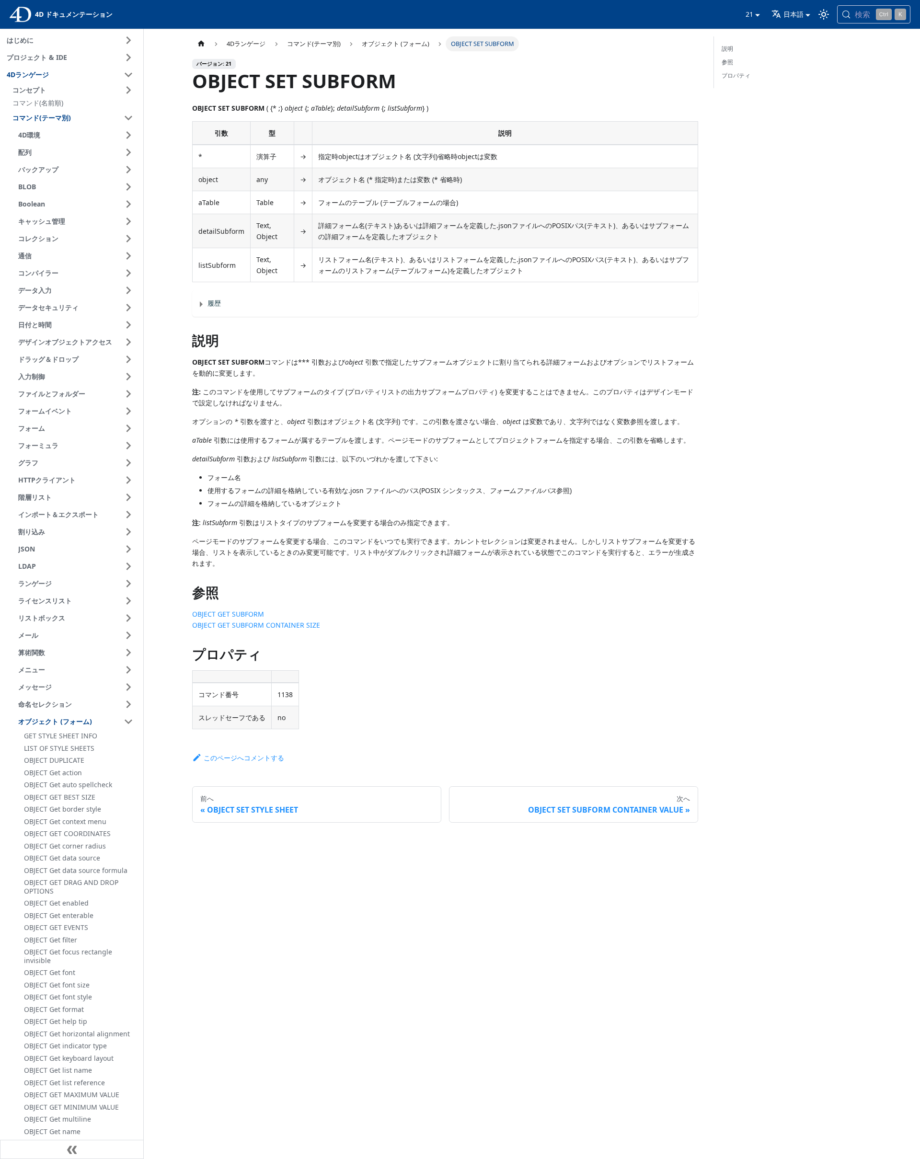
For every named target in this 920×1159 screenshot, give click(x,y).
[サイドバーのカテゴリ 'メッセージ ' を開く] (128, 687)
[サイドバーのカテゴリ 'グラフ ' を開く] (128, 462)
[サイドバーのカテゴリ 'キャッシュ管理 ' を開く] (128, 221)
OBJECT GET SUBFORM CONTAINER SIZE (256, 625)
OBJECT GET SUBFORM (228, 614)
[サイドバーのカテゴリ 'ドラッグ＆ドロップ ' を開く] (128, 359)
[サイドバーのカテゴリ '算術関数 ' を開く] (128, 652)
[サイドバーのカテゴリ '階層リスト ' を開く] (128, 497)
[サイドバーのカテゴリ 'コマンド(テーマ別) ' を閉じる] (128, 118)
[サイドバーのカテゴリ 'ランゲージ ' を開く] (128, 583)
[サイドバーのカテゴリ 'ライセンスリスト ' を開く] (128, 600)
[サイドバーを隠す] (72, 1149)
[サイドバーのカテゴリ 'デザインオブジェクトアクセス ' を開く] (128, 342)
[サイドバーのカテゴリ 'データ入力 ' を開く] (128, 290)
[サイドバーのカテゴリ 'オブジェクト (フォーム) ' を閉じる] (128, 721)
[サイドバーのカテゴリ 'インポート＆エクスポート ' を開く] (128, 514)
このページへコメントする (244, 757)
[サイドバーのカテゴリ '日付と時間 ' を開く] (128, 325)
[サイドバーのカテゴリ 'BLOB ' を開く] (128, 187)
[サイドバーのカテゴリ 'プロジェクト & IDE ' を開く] (128, 57)
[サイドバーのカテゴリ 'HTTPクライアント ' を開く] (128, 480)
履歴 (214, 303)
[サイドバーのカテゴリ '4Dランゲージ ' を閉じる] (128, 74)
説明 (727, 49)
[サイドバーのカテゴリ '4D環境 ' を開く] (128, 135)
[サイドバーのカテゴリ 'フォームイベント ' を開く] (128, 411)
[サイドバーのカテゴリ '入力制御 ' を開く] (128, 376)
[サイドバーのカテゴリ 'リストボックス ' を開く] (128, 618)
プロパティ (736, 75)
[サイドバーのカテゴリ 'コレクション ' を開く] (128, 238)
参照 (727, 62)
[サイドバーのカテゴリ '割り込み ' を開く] (128, 531)
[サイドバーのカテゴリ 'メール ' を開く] (128, 635)
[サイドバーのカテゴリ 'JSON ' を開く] (128, 549)
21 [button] (749, 14)
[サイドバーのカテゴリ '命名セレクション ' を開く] (128, 704)
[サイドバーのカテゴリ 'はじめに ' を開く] (128, 40)
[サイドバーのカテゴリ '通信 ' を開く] (128, 256)
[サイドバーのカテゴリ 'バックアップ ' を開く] (128, 169)
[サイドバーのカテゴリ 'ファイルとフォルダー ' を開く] (128, 394)
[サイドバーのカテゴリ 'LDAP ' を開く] (128, 566)
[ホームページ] (201, 43)
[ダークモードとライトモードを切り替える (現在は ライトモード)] (823, 14)
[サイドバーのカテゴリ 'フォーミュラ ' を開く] (128, 445)
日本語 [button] (793, 14)
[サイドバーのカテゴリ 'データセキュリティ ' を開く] (128, 307)
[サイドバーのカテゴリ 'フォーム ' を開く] (128, 428)
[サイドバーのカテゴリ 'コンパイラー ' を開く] (128, 273)
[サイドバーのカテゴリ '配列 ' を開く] (128, 152)
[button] (74, 90)
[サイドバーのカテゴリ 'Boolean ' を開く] (128, 204)
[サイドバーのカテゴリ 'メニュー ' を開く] (128, 669)
